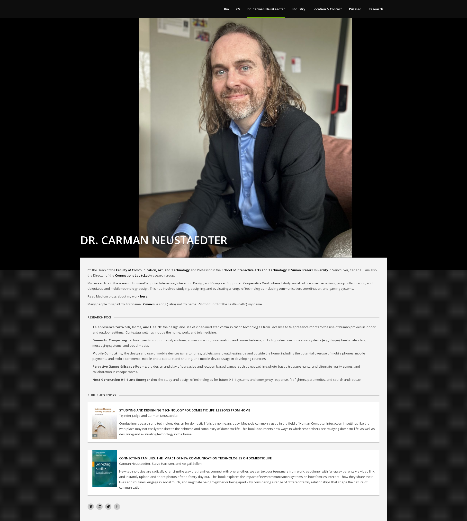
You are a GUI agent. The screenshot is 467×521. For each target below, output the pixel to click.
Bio (226, 9)
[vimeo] (91, 506)
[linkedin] (99, 506)
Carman (204, 304)
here (143, 296)
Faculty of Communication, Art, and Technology (153, 270)
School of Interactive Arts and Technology (254, 270)
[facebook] (117, 506)
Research (376, 9)
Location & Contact (327, 9)
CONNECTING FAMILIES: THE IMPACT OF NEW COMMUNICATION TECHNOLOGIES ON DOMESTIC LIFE (195, 458)
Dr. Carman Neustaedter (266, 9)
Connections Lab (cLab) (133, 275)
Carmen (149, 304)
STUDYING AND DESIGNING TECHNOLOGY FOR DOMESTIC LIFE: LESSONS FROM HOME (184, 410)
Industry (298, 9)
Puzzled (355, 9)
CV (238, 9)
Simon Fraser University (309, 270)
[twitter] (108, 506)
